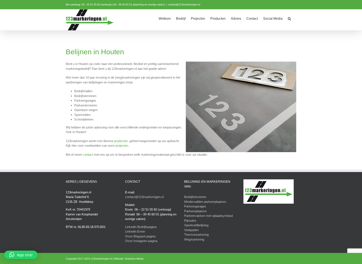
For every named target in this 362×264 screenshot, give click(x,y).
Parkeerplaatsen (195, 211)
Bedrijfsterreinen (195, 197)
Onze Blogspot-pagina (140, 236)
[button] (289, 18)
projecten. (122, 145)
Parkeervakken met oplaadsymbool (208, 215)
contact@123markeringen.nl (184, 4)
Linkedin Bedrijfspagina (140, 227)
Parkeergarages (195, 206)
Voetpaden (191, 230)
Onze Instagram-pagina (141, 241)
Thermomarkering (196, 234)
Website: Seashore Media (129, 258)
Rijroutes (190, 220)
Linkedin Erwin (135, 231)
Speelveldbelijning (196, 225)
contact (88, 154)
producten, (121, 141)
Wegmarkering (194, 239)
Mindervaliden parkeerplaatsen (205, 201)
